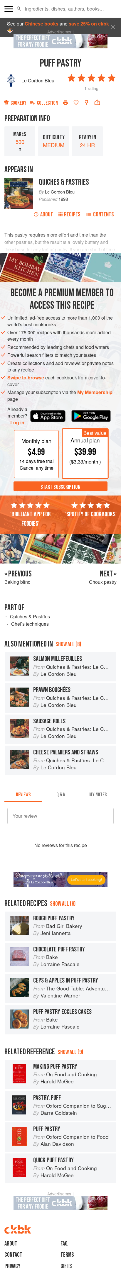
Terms (67, 1254)
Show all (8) (68, 644)
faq (64, 1243)
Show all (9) (70, 1052)
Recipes (72, 214)
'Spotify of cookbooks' (91, 514)
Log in (17, 422)
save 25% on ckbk (89, 23)
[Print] (65, 102)
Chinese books (41, 23)
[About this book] (18, 180)
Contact (13, 1254)
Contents (103, 214)
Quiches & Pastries (64, 182)
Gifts (66, 1266)
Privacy (12, 1266)
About (46, 214)
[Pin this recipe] (86, 102)
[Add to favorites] (76, 102)
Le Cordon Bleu (37, 80)
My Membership (94, 392)
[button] (19, 9)
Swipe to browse (25, 377)
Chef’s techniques (30, 623)
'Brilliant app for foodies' (30, 519)
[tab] (23, 795)
